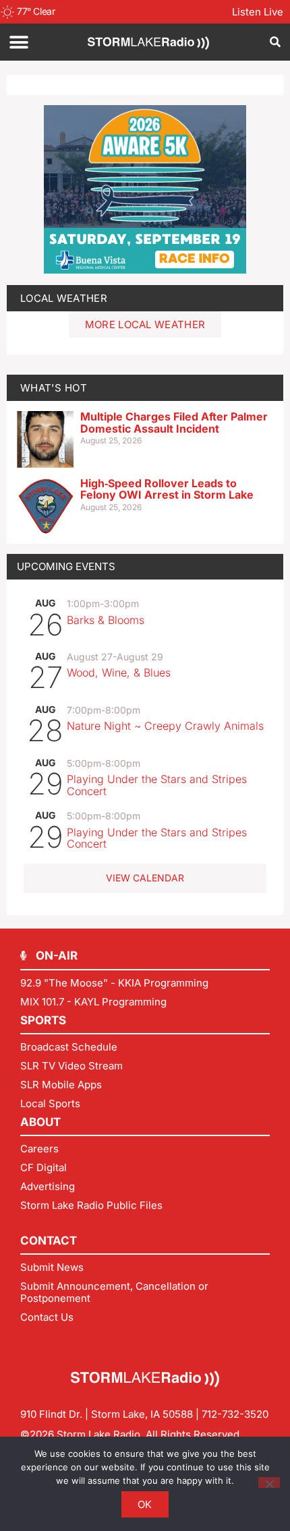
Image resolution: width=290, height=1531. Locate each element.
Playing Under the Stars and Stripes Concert (157, 785)
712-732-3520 (235, 1414)
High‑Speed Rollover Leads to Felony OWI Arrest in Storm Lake (167, 489)
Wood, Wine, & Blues (119, 672)
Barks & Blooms (105, 620)
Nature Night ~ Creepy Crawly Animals (165, 725)
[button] (18, 42)
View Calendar (145, 877)
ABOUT (40, 1122)
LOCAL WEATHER (63, 298)
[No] (269, 1482)
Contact (48, 1240)
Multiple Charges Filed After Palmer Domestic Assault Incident (174, 422)
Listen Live (257, 11)
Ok (145, 1504)
